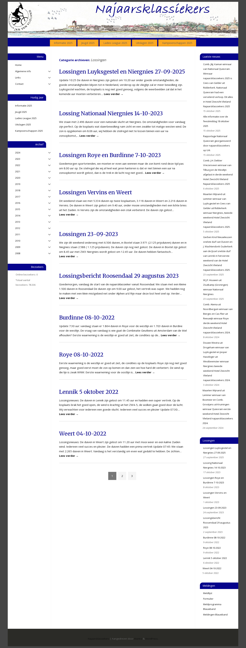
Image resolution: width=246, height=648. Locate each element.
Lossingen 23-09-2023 (88, 234)
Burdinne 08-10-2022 (87, 317)
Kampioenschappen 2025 (177, 43)
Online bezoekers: (26, 274)
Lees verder (113, 94)
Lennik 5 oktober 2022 (88, 391)
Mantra (138, 638)
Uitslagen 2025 (144, 43)
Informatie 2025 (63, 43)
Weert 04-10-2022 (82, 433)
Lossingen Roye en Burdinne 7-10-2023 (110, 155)
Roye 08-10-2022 (81, 354)
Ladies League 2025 (115, 43)
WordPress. (151, 638)
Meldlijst (207, 593)
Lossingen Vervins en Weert (95, 192)
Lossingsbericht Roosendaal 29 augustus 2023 (119, 275)
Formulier (208, 598)
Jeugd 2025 (88, 43)
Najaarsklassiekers (98, 638)
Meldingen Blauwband (215, 614)
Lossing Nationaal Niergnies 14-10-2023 (111, 113)
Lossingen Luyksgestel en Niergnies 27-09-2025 (122, 71)
